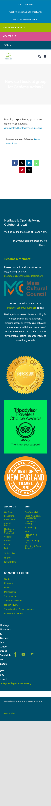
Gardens (8, 579)
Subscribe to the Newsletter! (10, 557)
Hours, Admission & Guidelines (33, 517)
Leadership (9, 516)
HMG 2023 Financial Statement (9, 531)
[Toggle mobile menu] (45, 56)
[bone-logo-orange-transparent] (25, 457)
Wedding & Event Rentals (33, 547)
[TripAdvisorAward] (25, 400)
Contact (8, 544)
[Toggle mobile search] (39, 56)
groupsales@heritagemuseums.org (23, 128)
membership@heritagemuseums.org (23, 276)
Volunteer (8, 537)
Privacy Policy (9, 713)
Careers (7, 540)
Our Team (8, 512)
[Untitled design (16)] (25, 355)
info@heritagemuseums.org (22, 307)
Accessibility (30, 527)
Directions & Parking (30, 522)
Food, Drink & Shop (31, 536)
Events (7, 587)
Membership (10, 592)
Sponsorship (10, 596)
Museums (8, 583)
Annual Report (7, 524)
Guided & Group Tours (32, 541)
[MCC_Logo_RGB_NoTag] (25, 281)
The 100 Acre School (14, 600)
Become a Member (17, 259)
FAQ (6, 548)
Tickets (14, 143)
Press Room (9, 519)
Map (27, 531)
